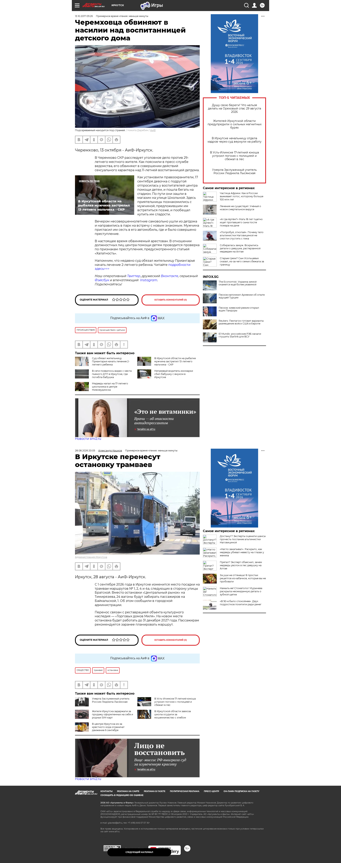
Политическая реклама (184, 791)
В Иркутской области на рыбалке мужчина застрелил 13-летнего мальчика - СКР (175, 361)
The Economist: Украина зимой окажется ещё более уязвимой (238, 283)
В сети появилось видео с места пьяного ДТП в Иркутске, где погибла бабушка (112, 374)
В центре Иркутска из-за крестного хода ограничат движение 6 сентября (108, 727)
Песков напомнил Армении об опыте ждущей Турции (242, 296)
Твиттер (133, 276)
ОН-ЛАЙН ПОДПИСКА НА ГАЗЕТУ (241, 791)
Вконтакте (169, 276)
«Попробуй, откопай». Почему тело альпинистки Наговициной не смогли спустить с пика (241, 235)
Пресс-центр (211, 791)
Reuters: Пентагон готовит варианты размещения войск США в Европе (241, 322)
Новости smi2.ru (88, 439)
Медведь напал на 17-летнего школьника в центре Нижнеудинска (110, 386)
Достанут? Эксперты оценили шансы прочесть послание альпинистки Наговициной (243, 539)
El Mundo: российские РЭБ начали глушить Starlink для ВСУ (240, 335)
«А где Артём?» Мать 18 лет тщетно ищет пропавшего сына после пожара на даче (241, 222)
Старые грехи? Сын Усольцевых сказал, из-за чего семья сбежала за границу (242, 261)
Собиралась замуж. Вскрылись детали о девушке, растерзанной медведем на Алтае (240, 248)
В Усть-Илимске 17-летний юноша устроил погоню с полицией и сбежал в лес (234, 156)
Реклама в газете (154, 791)
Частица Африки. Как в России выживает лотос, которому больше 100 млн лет (241, 196)
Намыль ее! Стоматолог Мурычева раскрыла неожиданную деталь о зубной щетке (241, 591)
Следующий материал (139, 852)
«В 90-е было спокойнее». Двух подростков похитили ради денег (240, 603)
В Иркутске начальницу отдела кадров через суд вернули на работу (234, 140)
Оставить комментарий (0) (170, 300)
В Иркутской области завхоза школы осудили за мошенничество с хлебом (172, 714)
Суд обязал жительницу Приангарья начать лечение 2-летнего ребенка (111, 361)
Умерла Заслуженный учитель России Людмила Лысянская (234, 171)
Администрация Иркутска (91, 557)
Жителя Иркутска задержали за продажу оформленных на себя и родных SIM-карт (112, 714)
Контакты (106, 791)
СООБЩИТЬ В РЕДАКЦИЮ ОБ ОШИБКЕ (121, 795)
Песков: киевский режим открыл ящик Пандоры (239, 309)
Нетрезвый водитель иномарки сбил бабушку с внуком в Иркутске (173, 374)
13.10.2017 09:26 (84, 16)
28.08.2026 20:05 (85, 450)
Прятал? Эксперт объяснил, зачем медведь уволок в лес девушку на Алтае (241, 565)
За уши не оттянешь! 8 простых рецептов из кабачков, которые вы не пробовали (243, 578)
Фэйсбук (102, 280)
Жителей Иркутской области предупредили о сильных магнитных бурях (234, 124)
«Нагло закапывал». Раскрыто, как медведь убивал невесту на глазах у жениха (242, 552)
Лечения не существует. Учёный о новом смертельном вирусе (240, 208)
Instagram (148, 280)
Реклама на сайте (128, 791)
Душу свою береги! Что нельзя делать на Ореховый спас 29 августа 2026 (234, 109)
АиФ (153, 130)
